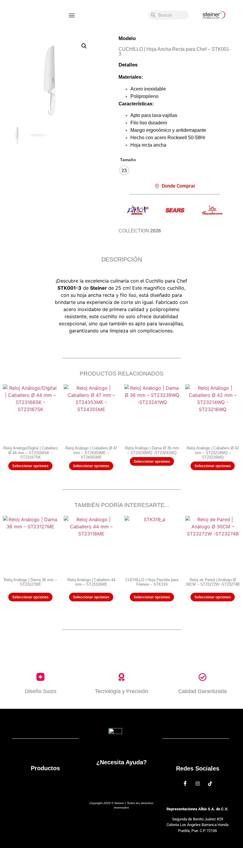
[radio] (124, 170)
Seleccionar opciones (30, 466)
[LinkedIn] (210, 783)
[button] (71, 15)
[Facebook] (185, 783)
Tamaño (128, 160)
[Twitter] (197, 783)
